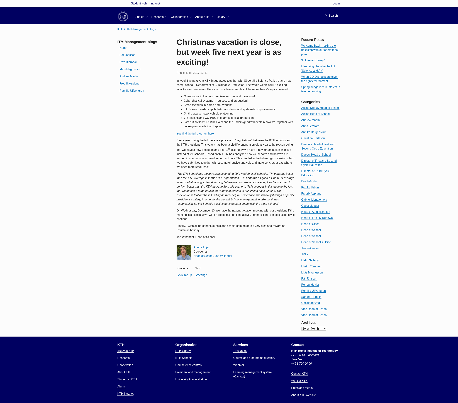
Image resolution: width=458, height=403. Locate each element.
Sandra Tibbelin (311, 296)
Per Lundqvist (310, 284)
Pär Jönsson (127, 54)
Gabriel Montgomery (314, 199)
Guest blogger (310, 205)
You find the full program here (195, 133)
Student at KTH (127, 379)
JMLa (304, 254)
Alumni (121, 386)
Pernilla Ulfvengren (132, 90)
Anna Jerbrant (310, 126)
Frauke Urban (310, 187)
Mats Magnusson (130, 69)
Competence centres (188, 365)
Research (123, 357)
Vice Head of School (314, 315)
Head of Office (310, 223)
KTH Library (183, 350)
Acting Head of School (315, 113)
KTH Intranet (125, 393)
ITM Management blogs (141, 29)
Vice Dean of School (314, 308)
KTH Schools (183, 357)
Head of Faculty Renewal (317, 217)
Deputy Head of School (316, 154)
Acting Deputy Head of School (320, 107)
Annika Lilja (201, 247)
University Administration (191, 379)
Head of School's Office (316, 242)
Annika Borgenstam (313, 132)
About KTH (124, 372)
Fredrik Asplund (130, 83)
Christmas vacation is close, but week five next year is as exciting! (229, 52)
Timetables (240, 350)
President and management (192, 372)
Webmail (239, 365)
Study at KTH (125, 350)
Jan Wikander (223, 255)
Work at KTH (299, 380)
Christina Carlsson (313, 138)
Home (123, 47)
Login (336, 3)
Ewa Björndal (128, 62)
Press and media (302, 387)
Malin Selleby (310, 260)
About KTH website (303, 395)
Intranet (155, 3)
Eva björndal (309, 181)
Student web (139, 3)
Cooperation (125, 365)
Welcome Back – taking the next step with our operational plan (319, 50)
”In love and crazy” (313, 60)
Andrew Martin (129, 76)
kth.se (123, 3)
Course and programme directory (254, 357)
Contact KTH (299, 373)
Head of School (203, 255)
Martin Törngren (311, 266)
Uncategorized (310, 302)
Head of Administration (315, 211)
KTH (120, 29)
